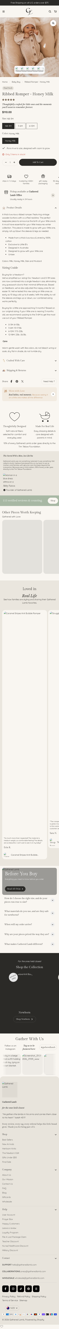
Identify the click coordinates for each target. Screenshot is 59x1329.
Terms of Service (10, 1300)
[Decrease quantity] (5, 162)
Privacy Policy (9, 1296)
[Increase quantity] (15, 162)
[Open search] (50, 11)
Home (5, 82)
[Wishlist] (1, 1326)
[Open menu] (3, 11)
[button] (8, 99)
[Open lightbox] (53, 23)
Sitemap (23, 1300)
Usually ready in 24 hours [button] (21, 199)
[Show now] (53, 394)
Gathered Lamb (16, 1319)
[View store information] (53, 195)
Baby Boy (16, 82)
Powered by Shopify (34, 1319)
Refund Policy (23, 1296)
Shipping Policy (39, 1296)
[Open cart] (55, 11)
